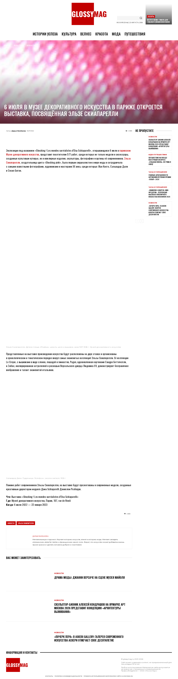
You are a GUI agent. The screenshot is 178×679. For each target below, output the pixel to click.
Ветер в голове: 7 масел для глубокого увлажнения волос (158, 21)
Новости (31, 45)
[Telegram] (55, 137)
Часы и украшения (158, 172)
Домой (6, 45)
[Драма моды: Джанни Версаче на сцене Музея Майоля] (28, 576)
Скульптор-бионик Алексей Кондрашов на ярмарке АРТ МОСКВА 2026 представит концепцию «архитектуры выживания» (89, 608)
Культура (18, 45)
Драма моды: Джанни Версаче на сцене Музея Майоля (89, 577)
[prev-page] (137, 221)
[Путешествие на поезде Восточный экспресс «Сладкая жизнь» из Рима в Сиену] (140, 159)
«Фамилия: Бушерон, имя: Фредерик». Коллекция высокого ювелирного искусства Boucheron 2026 (159, 193)
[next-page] (141, 221)
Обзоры (151, 16)
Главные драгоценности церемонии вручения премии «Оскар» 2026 (160, 177)
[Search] (141, 18)
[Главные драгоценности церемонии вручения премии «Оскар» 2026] (140, 176)
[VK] (74, 137)
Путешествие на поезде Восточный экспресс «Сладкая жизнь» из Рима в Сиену (160, 160)
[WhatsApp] (64, 137)
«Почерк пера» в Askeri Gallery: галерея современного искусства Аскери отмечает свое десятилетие (88, 638)
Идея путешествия (158, 154)
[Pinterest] (83, 137)
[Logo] (89, 14)
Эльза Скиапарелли (26, 523)
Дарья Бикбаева (18, 131)
